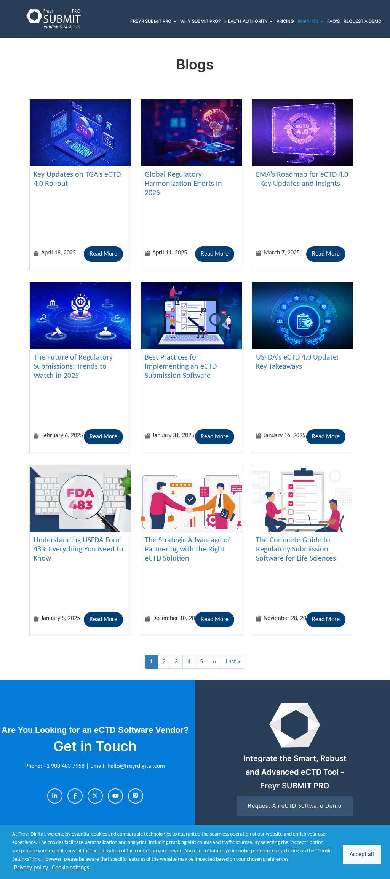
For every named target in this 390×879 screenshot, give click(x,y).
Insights (309, 21)
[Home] (54, 19)
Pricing (285, 21)
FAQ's (333, 21)
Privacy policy (31, 868)
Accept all (362, 855)
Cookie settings (70, 868)
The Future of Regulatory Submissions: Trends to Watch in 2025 (73, 367)
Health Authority (246, 21)
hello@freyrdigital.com (136, 766)
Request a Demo (363, 21)
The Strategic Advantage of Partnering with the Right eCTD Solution (187, 550)
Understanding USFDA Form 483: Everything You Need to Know (78, 550)
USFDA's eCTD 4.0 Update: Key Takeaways (297, 362)
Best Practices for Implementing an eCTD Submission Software (181, 367)
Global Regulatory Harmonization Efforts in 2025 (183, 184)
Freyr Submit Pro (151, 21)
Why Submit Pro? (200, 21)
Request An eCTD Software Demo (295, 806)
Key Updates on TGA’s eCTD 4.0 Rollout (77, 179)
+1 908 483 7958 (64, 766)
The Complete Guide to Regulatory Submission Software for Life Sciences (296, 550)
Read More (103, 254)
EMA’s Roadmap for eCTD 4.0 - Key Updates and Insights (302, 179)
